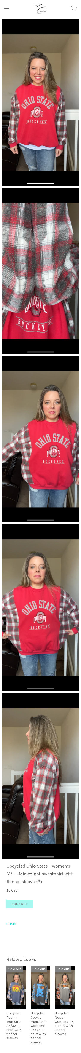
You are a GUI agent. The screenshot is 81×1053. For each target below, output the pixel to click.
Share (11, 924)
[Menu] (7, 9)
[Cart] (73, 9)
